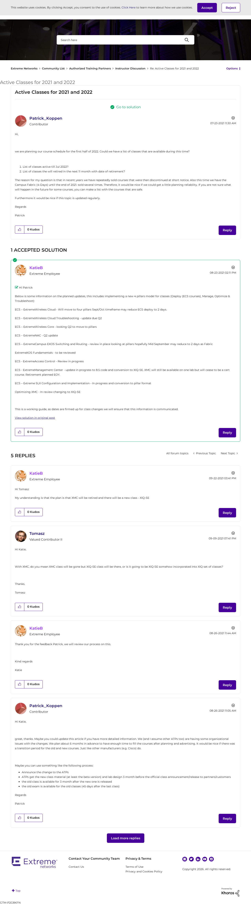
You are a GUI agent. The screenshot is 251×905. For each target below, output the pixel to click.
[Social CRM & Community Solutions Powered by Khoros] (230, 892)
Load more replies (125, 838)
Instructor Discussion (130, 68)
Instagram (211, 859)
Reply (227, 230)
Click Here (129, 7)
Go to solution (128, 107)
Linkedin (198, 859)
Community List (53, 68)
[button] (207, 7)
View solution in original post (35, 418)
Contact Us (76, 867)
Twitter (191, 859)
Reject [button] (231, 8)
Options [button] (232, 68)
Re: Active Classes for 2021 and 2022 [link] (174, 68)
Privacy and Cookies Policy (144, 871)
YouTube (204, 859)
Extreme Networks (24, 68)
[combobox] (125, 40)
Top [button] (17, 890)
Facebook (184, 859)
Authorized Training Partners (90, 68)
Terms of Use (134, 867)
